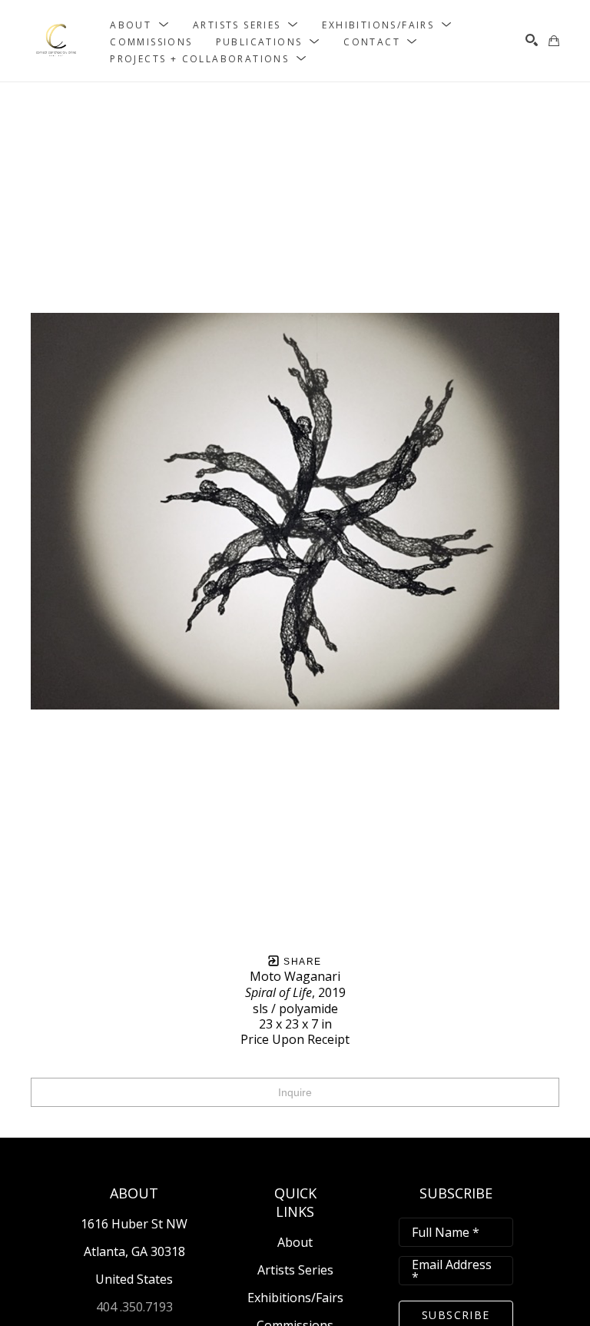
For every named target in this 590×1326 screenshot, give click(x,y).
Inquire (295, 1092)
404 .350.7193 (134, 1306)
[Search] (531, 40)
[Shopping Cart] (554, 41)
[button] (140, 24)
